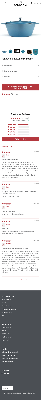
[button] (6, 94)
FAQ (3, 315)
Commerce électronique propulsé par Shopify (23, 393)
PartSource (5, 334)
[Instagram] (5, 373)
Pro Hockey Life (7, 337)
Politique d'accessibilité (10, 358)
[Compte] (31, 3)
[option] (20, 27)
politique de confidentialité (10, 352)
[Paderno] (20, 3)
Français (36, 3)
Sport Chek (5, 340)
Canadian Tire (6, 327)
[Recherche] (6, 3)
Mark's (4, 331)
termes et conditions (8, 355)
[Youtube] (8, 373)
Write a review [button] (20, 139)
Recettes (4, 303)
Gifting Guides (6, 306)
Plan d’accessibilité (8, 362)
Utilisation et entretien (9, 309)
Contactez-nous (7, 312)
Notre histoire (6, 300)
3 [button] (21, 280)
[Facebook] (2, 373)
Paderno (8, 393)
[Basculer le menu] (2, 3)
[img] (6, 152)
